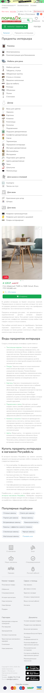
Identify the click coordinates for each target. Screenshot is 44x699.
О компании (6, 644)
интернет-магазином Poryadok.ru (13, 496)
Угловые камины (9, 513)
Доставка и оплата (30, 589)
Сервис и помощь (30, 581)
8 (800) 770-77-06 (24, 11)
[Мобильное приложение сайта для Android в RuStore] (33, 678)
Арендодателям (7, 631)
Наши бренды (6, 605)
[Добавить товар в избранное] (39, 228)
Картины (9, 383)
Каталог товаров (8, 581)
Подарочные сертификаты (32, 625)
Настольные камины (11, 536)
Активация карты (23, 5)
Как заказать (28, 585)
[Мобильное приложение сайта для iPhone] (33, 673)
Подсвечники (11, 404)
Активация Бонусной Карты (33, 633)
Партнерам (6, 617)
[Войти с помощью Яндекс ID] (41, 14)
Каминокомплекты (31, 522)
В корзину (23, 296)
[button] (15, 26)
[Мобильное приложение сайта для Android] (33, 668)
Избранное (5, 589)
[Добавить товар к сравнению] (36, 228)
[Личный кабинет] (33, 569)
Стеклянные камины (11, 532)
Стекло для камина (27, 513)
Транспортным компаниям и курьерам (11, 640)
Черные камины (28, 532)
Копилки (9, 419)
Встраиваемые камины (11, 522)
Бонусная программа (31, 629)
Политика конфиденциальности (31, 638)
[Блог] (33, 547)
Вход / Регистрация (27, 14)
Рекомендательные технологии (30, 660)
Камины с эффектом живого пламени (17, 527)
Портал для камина (10, 518)
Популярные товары (8, 585)
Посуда (9, 366)
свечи (19, 404)
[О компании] (11, 547)
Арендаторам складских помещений (10, 622)
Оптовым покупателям (9, 635)
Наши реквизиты (7, 648)
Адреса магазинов (8, 5)
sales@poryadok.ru (12, 679)
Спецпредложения (8, 593)
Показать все (28, 536)
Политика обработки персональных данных (31, 644)
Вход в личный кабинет (31, 601)
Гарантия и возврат (30, 593)
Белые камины (27, 518)
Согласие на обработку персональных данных (31, 654)
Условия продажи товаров (32, 621)
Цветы (8, 433)
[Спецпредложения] (33, 558)
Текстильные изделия (14, 347)
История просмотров (8, 597)
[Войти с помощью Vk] (38, 14)
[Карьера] (11, 568)
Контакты (27, 605)
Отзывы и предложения (31, 597)
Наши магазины (7, 601)
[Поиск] (28, 20)
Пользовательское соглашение (30, 649)
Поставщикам (6, 627)
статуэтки (17, 419)
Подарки (5, 609)
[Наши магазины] (11, 558)
